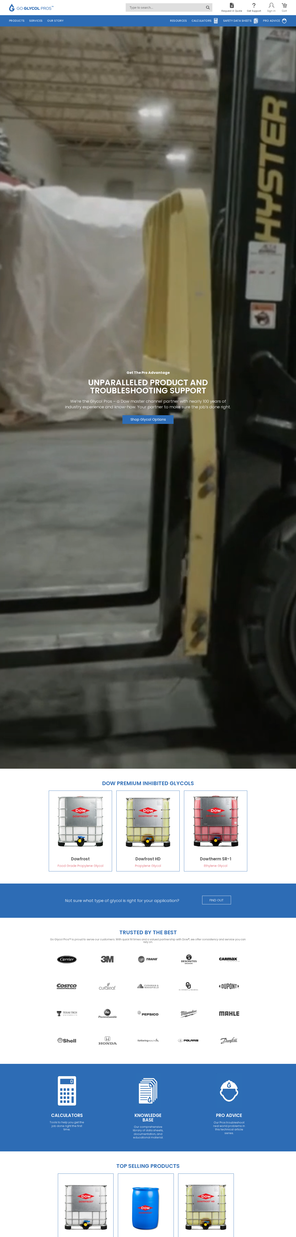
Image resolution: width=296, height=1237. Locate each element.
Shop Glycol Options (148, 419)
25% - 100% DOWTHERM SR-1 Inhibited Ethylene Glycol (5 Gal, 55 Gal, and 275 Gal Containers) (215, 831)
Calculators (202, 21)
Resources (178, 21)
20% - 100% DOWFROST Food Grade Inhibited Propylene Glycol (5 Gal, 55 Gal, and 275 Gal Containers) (80, 831)
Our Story (55, 21)
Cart (284, 7)
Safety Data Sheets (237, 21)
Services (35, 21)
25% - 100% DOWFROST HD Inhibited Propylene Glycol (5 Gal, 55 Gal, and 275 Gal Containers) (148, 831)
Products (16, 21)
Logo (31, 7)
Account (271, 7)
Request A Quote (231, 11)
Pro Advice (271, 21)
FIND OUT (216, 900)
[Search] (208, 7)
